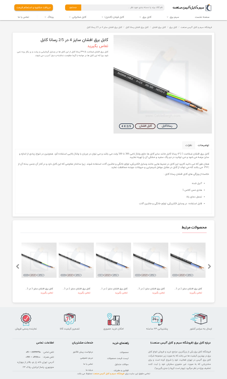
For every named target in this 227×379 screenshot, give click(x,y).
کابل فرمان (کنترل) (114, 17)
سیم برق (174, 17)
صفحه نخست (202, 17)
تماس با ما (23, 17)
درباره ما (89, 370)
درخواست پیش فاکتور (83, 352)
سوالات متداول (122, 364)
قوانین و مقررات (121, 370)
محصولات (124, 352)
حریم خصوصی (86, 358)
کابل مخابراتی (79, 17)
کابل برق (146, 17)
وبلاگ (51, 17)
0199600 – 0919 (33, 357)
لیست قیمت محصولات (118, 358)
